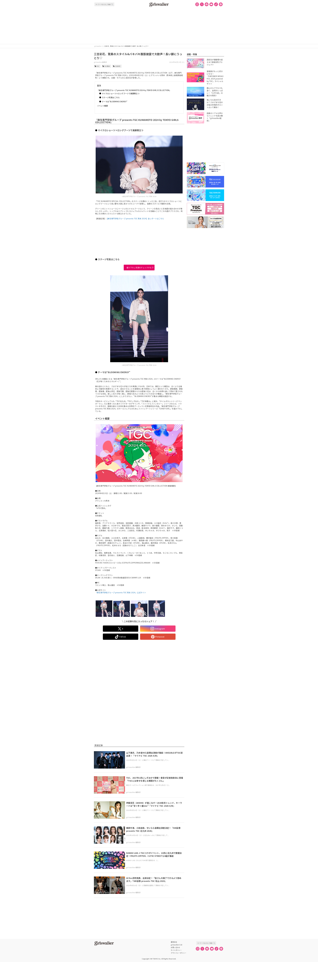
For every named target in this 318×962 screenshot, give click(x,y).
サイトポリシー (176, 950)
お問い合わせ (175, 947)
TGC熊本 (107, 66)
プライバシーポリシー (178, 953)
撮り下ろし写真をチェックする (139, 267)
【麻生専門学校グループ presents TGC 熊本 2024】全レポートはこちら (135, 218)
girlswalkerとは (176, 944)
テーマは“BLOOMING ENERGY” (114, 101)
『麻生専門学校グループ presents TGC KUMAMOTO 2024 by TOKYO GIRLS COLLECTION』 (134, 90)
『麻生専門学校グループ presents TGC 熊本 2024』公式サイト (120, 592)
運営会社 (174, 942)
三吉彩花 (117, 66)
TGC (98, 66)
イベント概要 (102, 105)
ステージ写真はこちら (111, 97)
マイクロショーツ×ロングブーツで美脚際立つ (120, 93)
